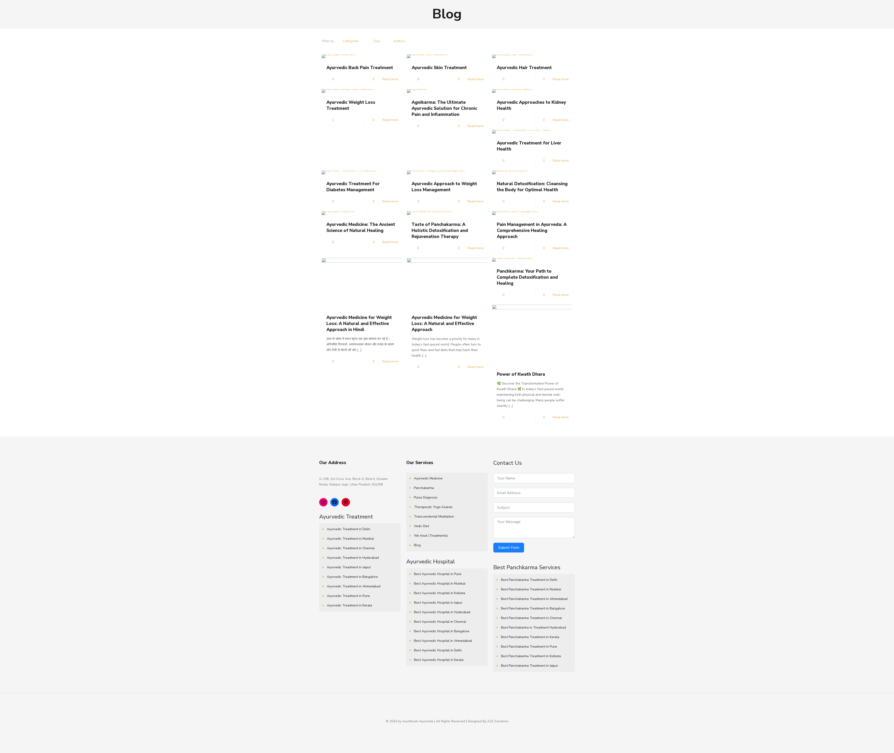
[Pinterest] (450, 729)
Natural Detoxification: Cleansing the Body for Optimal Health (532, 187)
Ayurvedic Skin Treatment (439, 68)
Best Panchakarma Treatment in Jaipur (529, 665)
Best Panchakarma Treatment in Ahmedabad (534, 599)
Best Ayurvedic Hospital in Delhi (438, 650)
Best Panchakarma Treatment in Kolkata (531, 656)
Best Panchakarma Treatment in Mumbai (531, 589)
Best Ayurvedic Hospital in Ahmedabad (443, 641)
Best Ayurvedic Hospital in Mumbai (439, 583)
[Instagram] (456, 729)
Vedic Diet (421, 526)
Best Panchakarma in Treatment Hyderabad (533, 627)
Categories (351, 41)
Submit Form (508, 547)
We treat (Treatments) (431, 535)
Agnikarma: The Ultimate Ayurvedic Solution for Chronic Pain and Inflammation (444, 108)
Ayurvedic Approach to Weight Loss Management (444, 187)
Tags (376, 41)
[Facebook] (443, 729)
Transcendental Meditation (434, 516)
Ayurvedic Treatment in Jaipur (349, 567)
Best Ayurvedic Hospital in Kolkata (439, 593)
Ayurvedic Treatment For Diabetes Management (353, 187)
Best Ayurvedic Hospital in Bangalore (441, 631)
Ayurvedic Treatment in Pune (348, 596)
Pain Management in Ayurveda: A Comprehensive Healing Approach (532, 230)
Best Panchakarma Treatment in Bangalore (533, 608)
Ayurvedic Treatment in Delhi (348, 529)
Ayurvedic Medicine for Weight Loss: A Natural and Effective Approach (444, 324)
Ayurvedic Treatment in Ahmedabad (353, 586)
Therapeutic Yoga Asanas (433, 507)
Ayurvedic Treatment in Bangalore (352, 577)
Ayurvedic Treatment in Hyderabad (353, 558)
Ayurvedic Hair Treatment (524, 68)
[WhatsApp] (437, 729)
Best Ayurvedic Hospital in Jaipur (438, 602)
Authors (399, 41)
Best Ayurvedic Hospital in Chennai (440, 621)
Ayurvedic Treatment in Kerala (349, 605)
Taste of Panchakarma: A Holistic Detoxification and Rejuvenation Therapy (440, 230)
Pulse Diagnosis (425, 497)
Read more (390, 79)
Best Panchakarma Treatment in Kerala (530, 637)
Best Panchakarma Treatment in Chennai (531, 618)
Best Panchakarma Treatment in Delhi (529, 580)
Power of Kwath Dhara (521, 374)
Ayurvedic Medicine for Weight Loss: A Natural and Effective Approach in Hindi (359, 324)
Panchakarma (424, 488)
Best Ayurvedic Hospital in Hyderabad (442, 612)
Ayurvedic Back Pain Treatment (359, 68)
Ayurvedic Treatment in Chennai (351, 548)
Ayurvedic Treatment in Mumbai (350, 538)
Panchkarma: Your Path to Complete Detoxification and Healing (527, 277)
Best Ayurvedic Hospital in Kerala (439, 660)
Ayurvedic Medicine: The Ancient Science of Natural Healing (360, 227)
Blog (417, 545)
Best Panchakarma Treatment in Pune (529, 646)
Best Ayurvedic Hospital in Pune (437, 574)
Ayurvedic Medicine (428, 478)
